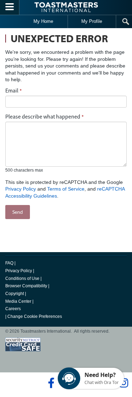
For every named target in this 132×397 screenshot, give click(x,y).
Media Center (18, 301)
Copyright (14, 293)
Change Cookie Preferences (34, 316)
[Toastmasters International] (66, 7)
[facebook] (50, 383)
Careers (13, 308)
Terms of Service (65, 189)
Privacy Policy (20, 189)
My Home (43, 21)
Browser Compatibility (26, 285)
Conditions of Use (22, 278)
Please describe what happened (42, 116)
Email (11, 90)
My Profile (91, 21)
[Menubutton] (9, 7)
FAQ (9, 263)
